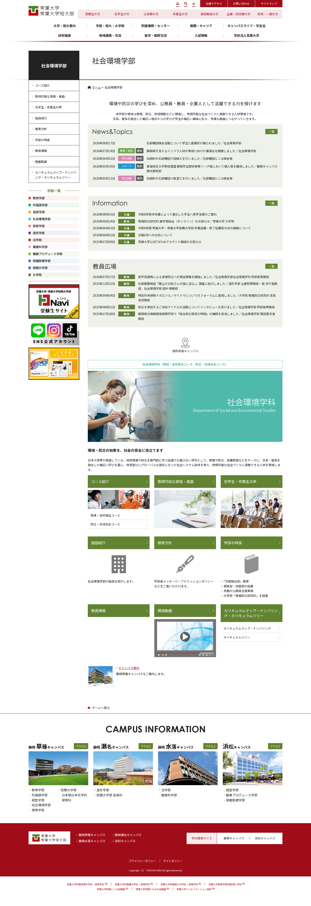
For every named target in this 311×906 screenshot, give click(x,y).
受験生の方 (92, 14)
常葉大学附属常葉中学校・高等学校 (85, 884)
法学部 (166, 790)
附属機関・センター (155, 25)
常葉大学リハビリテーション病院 (194, 889)
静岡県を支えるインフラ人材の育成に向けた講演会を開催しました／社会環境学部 (201, 151)
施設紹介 (98, 542)
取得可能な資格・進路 (176, 481)
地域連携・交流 (110, 35)
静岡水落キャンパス (92, 840)
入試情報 (201, 35)
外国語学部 (40, 795)
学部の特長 (233, 542)
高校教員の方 (209, 14)
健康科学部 (169, 795)
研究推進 (64, 35)
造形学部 (102, 790)
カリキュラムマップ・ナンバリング (247, 628)
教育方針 (165, 542)
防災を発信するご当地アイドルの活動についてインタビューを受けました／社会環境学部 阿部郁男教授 (206, 307)
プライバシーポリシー (142, 861)
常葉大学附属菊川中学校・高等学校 (179, 884)
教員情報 (98, 610)
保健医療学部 (235, 800)
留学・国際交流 (155, 35)
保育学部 (38, 810)
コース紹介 (100, 481)
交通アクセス (214, 3)
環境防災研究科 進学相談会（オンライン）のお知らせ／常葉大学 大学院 (186, 221)
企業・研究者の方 (238, 14)
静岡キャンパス (234, 838)
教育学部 (38, 790)
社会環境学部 (54, 66)
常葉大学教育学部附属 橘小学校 (225, 884)
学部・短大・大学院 (110, 25)
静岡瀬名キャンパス (128, 834)
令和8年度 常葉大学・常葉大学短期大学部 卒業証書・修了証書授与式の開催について (194, 228)
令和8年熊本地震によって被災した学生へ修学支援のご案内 (177, 214)
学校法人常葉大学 (246, 35)
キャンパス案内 (128, 668)
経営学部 (38, 800)
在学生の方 (121, 14)
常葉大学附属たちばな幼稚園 (151, 889)
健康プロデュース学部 (241, 795)
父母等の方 (151, 14)
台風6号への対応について (155, 235)
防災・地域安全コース (105, 524)
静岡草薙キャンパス (92, 834)
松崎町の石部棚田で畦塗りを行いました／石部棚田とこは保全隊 (190, 178)
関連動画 (165, 610)
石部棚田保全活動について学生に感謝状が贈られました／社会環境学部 (194, 143)
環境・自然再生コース (105, 515)
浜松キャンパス (125, 840)
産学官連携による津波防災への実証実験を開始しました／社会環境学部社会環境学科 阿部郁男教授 (203, 277)
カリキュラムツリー (236, 637)
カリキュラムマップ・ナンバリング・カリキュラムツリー (251, 613)
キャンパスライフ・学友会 (246, 25)
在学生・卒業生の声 (240, 481)
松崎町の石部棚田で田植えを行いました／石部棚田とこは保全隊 (190, 158)
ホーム (96, 87)
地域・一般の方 (267, 14)
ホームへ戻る (101, 707)
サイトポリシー (172, 861)
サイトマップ (269, 3)
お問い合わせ (241, 3)
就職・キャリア (201, 25)
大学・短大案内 (65, 25)
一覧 (271, 131)
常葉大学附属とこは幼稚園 (111, 889)
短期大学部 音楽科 (109, 795)
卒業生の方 (180, 14)
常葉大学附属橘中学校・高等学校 (132, 884)
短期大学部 (69, 790)
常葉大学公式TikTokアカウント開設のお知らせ (169, 242)
